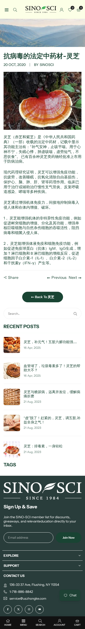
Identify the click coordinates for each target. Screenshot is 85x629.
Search (40, 624)
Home (7, 624)
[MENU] (6, 9)
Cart (77, 624)
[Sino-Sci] (41, 9)
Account (59, 624)
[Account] (61, 9)
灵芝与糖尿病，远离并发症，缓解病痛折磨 (52, 394)
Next (73, 277)
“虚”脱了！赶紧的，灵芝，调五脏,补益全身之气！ (52, 420)
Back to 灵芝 (44, 297)
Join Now (69, 537)
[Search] (15, 9)
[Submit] (76, 313)
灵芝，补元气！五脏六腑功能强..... (50, 342)
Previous (59, 277)
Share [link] (13, 277)
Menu (23, 624)
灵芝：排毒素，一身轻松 (43, 446)
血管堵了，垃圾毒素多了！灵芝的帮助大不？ (52, 368)
